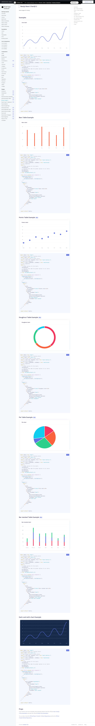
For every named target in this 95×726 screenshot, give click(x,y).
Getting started (5, 11)
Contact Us (80, 724)
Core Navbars (4, 46)
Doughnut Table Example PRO (77, 14)
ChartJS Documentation (42, 713)
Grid (2, 33)
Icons (3, 36)
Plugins (3, 89)
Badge (3, 55)
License (3, 17)
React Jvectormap (8, 107)
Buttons (3, 59)
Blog (85, 724)
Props (75, 24)
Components (4, 51)
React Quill (8, 113)
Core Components (6, 41)
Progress (3, 82)
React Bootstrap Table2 (8, 98)
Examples (76, 7)
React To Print (8, 118)
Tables (3, 84)
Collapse (8, 66)
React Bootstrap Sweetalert (8, 97)
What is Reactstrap (5, 26)
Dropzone (8, 91)
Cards (3, 62)
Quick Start (4, 15)
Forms (3, 70)
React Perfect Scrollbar (8, 111)
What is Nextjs (4, 22)
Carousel (8, 64)
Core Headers (4, 45)
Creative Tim (5, 1)
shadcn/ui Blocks (30, 2)
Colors (3, 31)
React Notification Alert (8, 109)
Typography (4, 34)
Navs (3, 77)
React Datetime (5, 104)
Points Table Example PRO (78, 11)
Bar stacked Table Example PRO (78, 18)
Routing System (5, 38)
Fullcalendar (8, 93)
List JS (8, 94)
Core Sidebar (4, 48)
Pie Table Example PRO (79, 16)
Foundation (4, 29)
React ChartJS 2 (5, 100)
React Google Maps (6, 105)
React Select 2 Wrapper (8, 115)
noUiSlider (4, 120)
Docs (10, 1)
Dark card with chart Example (78, 22)
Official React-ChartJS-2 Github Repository (40, 716)
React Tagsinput (8, 116)
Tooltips (3, 86)
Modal (3, 75)
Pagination (4, 79)
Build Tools (4, 19)
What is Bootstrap (5, 21)
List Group (4, 73)
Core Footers (4, 43)
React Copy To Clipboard (8, 102)
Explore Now (73, 2)
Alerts (3, 53)
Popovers (3, 81)
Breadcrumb (4, 57)
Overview (3, 13)
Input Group (4, 71)
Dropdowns (4, 68)
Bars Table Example (78, 8)
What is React (4, 24)
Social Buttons (8, 60)
